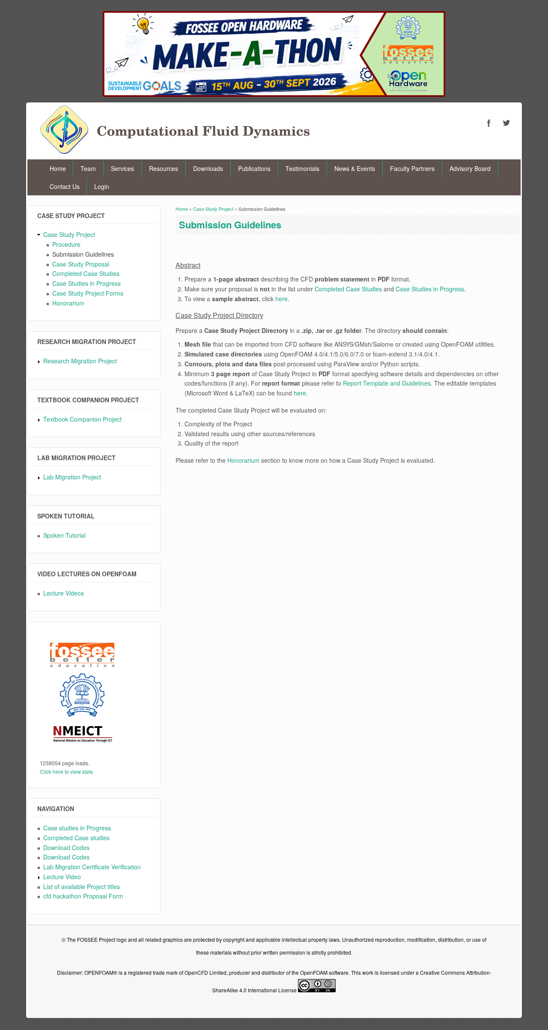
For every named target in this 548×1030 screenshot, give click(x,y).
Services (122, 168)
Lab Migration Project (72, 477)
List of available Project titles (81, 886)
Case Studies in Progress (86, 283)
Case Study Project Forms (87, 293)
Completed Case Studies (85, 273)
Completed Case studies (76, 837)
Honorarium (68, 303)
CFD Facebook (488, 123)
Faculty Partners (412, 168)
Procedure (66, 244)
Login (101, 186)
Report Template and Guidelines (387, 383)
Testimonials (302, 168)
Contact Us (65, 186)
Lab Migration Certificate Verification (92, 866)
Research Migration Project (80, 360)
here (281, 298)
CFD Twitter (506, 123)
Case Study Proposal (80, 264)
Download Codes (66, 847)
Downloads (208, 168)
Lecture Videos (63, 593)
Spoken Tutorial (64, 535)
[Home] (175, 151)
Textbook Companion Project (82, 419)
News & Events (354, 168)
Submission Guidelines (83, 254)
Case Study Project (69, 234)
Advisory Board (470, 168)
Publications (254, 168)
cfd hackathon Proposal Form (83, 896)
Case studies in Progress (77, 827)
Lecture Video (62, 876)
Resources (163, 168)
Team (88, 168)
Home (58, 168)
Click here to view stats (66, 771)
